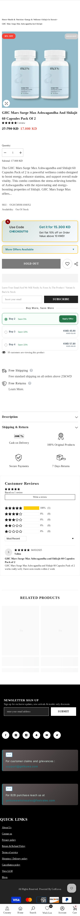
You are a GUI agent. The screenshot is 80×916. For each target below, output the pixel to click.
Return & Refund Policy (13, 846)
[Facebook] (5, 735)
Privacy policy (9, 840)
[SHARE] (75, 264)
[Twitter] (57, 735)
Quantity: (6, 145)
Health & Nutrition (16, 19)
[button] (9, 123)
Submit (63, 711)
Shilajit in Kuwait (49, 19)
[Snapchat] (36, 735)
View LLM (7, 871)
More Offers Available (19, 249)
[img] (22, 550)
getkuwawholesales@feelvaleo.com (30, 800)
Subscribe (61, 299)
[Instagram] (16, 735)
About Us (6, 827)
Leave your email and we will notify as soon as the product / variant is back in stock (38, 289)
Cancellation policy (11, 864)
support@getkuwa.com (22, 766)
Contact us (7, 833)
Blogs (5, 877)
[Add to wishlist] (67, 264)
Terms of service (10, 852)
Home (4, 19)
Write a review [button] (40, 497)
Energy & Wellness (32, 19)
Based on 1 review (14, 492)
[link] (20, 661)
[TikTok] (26, 735)
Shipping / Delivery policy (14, 858)
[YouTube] (46, 735)
